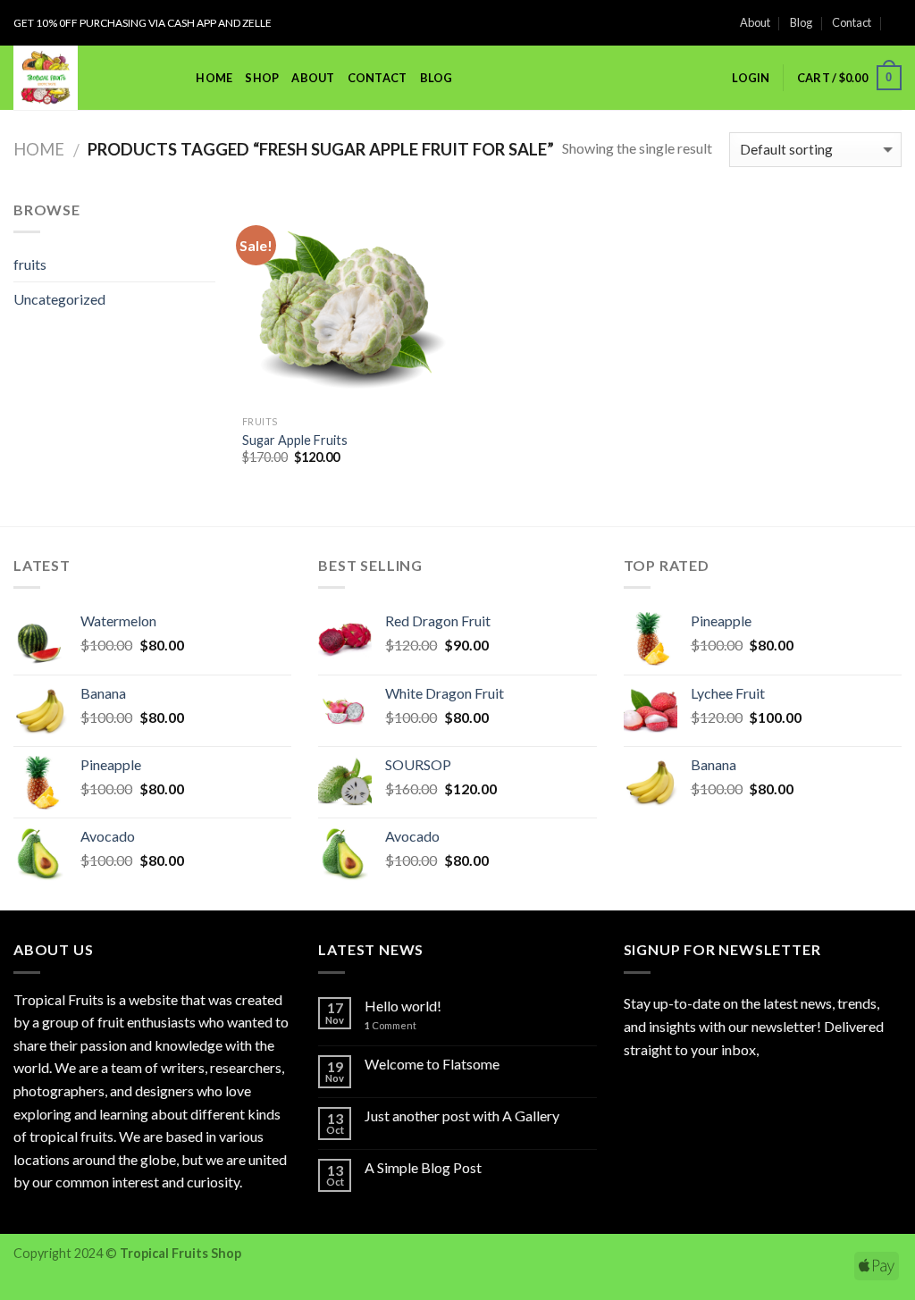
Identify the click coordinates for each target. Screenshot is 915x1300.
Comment (390, 1025)
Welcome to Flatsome (432, 1063)
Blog (801, 22)
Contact (851, 22)
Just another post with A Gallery (462, 1115)
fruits (29, 264)
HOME (214, 78)
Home (38, 149)
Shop (262, 78)
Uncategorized (59, 298)
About (755, 22)
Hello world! (403, 1005)
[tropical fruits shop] (78, 78)
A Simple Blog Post (423, 1167)
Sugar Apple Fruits (295, 440)
